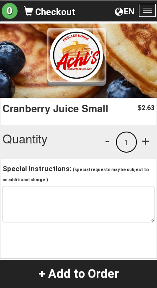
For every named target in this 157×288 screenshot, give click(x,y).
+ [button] (145, 141)
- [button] (107, 141)
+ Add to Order (79, 274)
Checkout (54, 12)
